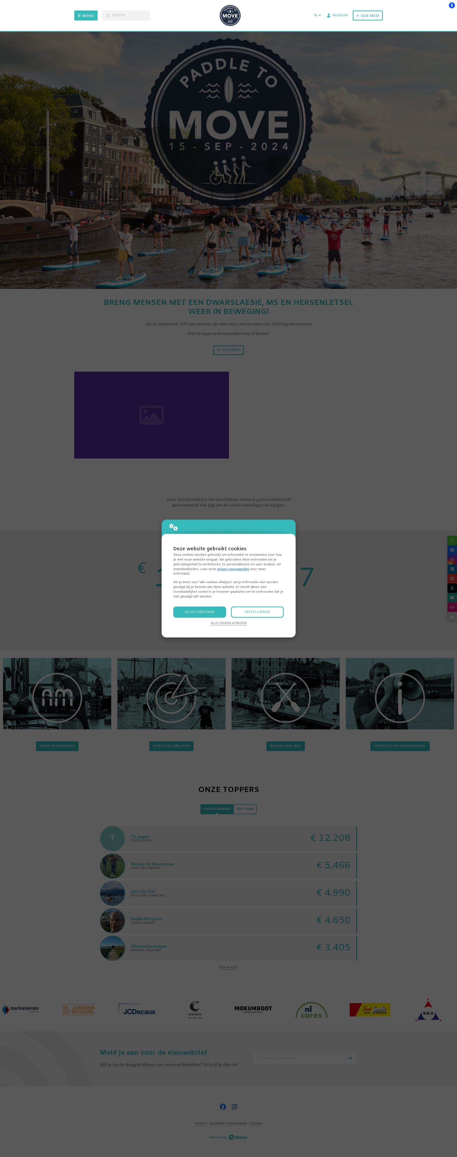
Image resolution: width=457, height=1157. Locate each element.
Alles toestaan (199, 612)
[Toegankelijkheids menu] (452, 5)
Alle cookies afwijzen (229, 623)
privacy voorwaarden (233, 569)
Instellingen (257, 612)
